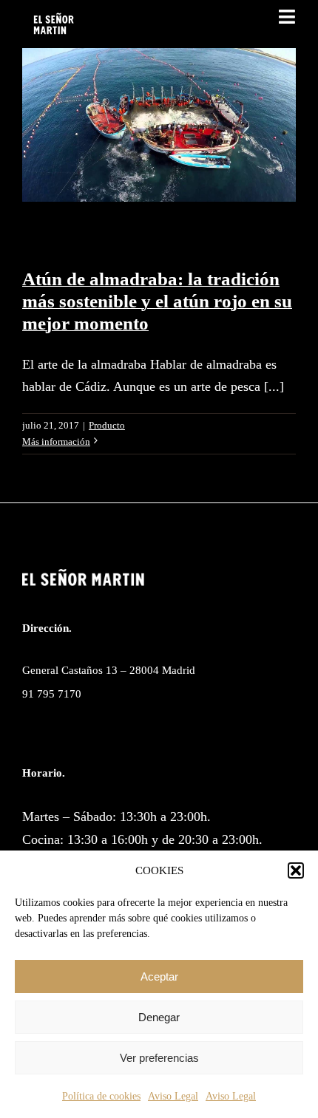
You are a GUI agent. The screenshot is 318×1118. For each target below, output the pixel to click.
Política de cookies (101, 1096)
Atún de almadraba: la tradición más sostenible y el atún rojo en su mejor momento (157, 301)
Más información (56, 441)
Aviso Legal (173, 1096)
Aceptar (159, 976)
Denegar (159, 1017)
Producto (107, 425)
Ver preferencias (159, 1057)
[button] (295, 870)
